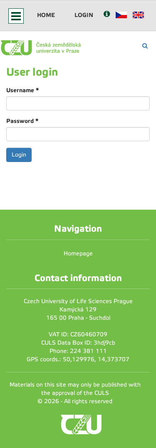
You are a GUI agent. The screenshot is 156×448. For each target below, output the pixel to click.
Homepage (78, 253)
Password (22, 121)
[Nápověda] (107, 15)
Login (83, 15)
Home (46, 15)
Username (22, 90)
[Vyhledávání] (145, 46)
